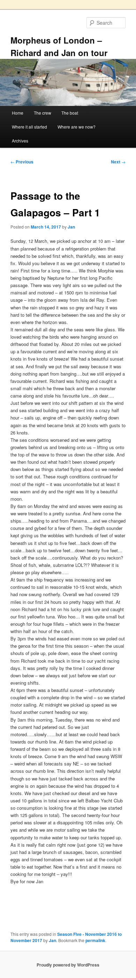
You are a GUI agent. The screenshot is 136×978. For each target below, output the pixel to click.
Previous (21, 162)
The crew (42, 113)
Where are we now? (77, 127)
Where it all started (29, 127)
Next (118, 162)
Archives (20, 141)
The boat (69, 113)
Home (17, 113)
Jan (71, 227)
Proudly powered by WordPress (68, 965)
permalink (95, 940)
